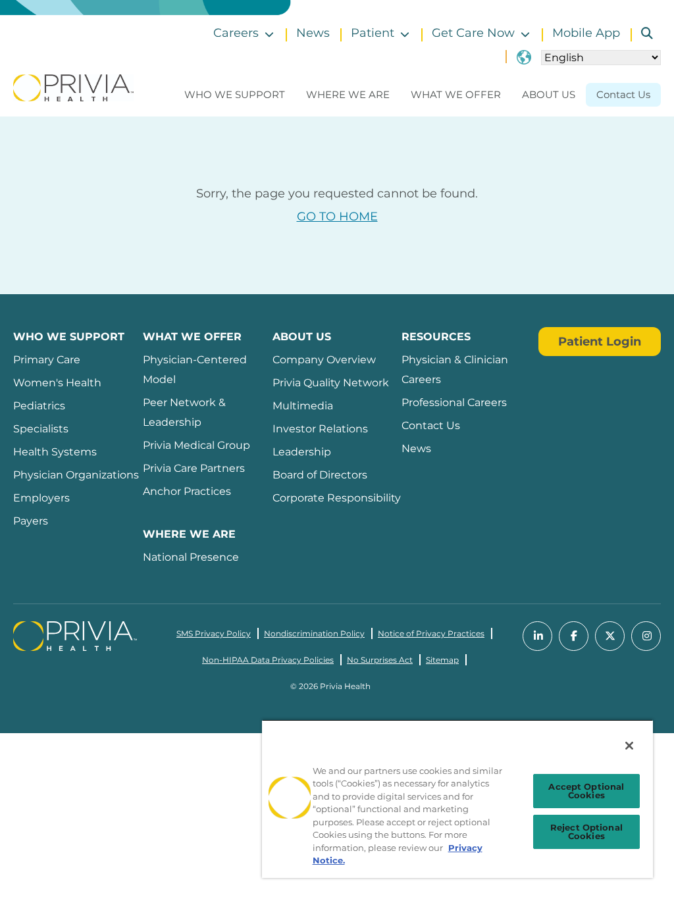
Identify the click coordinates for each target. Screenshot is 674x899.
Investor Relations (320, 429)
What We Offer (456, 94)
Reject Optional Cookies (586, 831)
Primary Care (46, 359)
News (313, 33)
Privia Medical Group (196, 445)
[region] (457, 798)
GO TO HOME (337, 216)
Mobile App (586, 33)
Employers (41, 498)
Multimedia (302, 405)
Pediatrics (39, 405)
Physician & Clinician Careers (455, 369)
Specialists (40, 429)
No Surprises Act (380, 660)
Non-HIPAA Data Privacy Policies (268, 660)
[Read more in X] (610, 636)
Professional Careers (454, 402)
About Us (548, 94)
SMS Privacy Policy (213, 633)
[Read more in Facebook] (573, 636)
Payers (30, 521)
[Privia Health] (73, 87)
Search (642, 33)
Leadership (301, 452)
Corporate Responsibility (336, 498)
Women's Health (57, 382)
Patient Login (599, 341)
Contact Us (623, 94)
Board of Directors (319, 475)
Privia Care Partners (194, 468)
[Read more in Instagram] (646, 636)
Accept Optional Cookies (586, 790)
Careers (236, 33)
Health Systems (55, 452)
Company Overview (324, 359)
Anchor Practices (187, 491)
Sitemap (442, 660)
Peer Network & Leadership (184, 412)
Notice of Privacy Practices (431, 633)
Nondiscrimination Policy (314, 633)
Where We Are (348, 94)
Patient (372, 33)
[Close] (629, 745)
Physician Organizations (76, 475)
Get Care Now (473, 33)
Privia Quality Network (330, 382)
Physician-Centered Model (195, 369)
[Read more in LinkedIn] (537, 636)
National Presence (191, 557)
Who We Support (234, 94)
